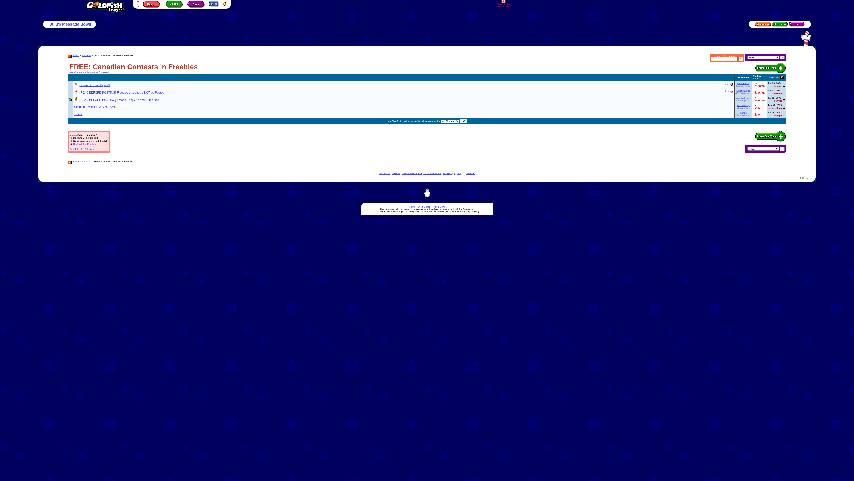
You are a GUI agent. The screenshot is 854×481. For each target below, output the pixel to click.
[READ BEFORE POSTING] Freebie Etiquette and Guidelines (119, 100)
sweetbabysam (743, 98)
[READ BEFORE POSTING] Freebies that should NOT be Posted (121, 92)
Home (412, 207)
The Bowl (86, 55)
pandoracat (743, 83)
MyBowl (396, 173)
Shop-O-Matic (424, 207)
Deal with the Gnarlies (84, 144)
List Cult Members (432, 173)
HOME (75, 55)
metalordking (743, 105)
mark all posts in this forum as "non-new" (89, 72)
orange (743, 113)
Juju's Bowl (384, 173)
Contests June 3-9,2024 (94, 85)
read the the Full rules (82, 149)
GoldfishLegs (743, 91)
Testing (78, 114)
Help (459, 173)
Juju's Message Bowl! (70, 24)
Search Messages (411, 173)
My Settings (449, 173)
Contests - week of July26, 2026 (95, 106)
